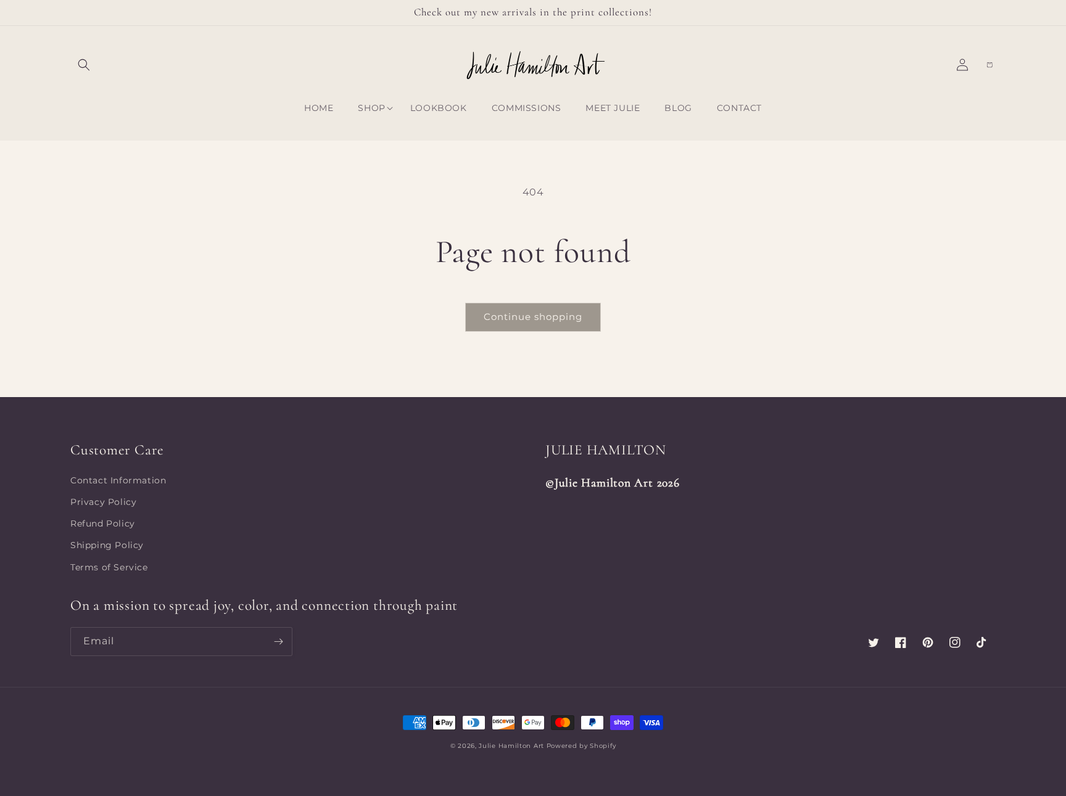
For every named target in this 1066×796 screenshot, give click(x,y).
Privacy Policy (103, 501)
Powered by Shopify (581, 746)
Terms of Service (109, 567)
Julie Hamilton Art (512, 746)
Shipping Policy (107, 545)
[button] (83, 64)
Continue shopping (533, 316)
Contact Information (118, 480)
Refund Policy (102, 523)
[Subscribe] (278, 641)
